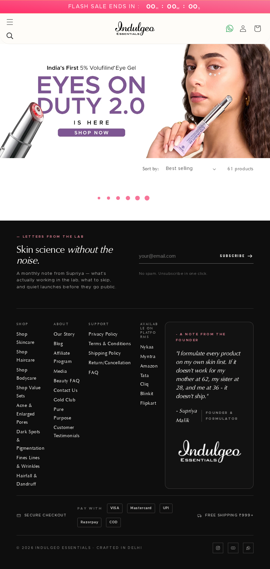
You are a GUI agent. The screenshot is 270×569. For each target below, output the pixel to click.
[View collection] (135, 101)
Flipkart (148, 403)
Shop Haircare (25, 356)
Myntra (148, 356)
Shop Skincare (25, 338)
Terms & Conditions (110, 343)
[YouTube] (233, 548)
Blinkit (146, 393)
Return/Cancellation (110, 363)
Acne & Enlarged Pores (25, 414)
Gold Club (64, 400)
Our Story (64, 334)
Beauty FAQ (66, 381)
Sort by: (151, 169)
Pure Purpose (62, 413)
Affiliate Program (63, 357)
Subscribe (232, 256)
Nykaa (147, 347)
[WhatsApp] (248, 548)
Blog (58, 343)
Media (60, 371)
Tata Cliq (144, 380)
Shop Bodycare (26, 374)
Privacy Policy (103, 334)
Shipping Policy (105, 353)
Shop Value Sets (28, 392)
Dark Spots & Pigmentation (30, 440)
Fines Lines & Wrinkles (28, 462)
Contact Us (65, 390)
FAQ (93, 372)
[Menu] (10, 22)
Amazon (149, 366)
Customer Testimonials (66, 432)
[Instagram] (218, 548)
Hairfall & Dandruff (26, 480)
